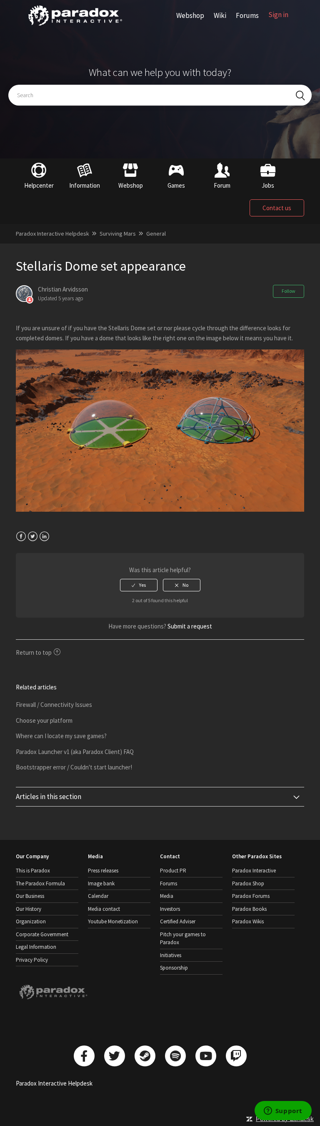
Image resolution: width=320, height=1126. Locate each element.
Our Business (30, 896)
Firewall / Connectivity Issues (54, 705)
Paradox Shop (248, 883)
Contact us (276, 208)
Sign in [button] (278, 14)
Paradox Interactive (254, 870)
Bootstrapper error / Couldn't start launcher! (74, 767)
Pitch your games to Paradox (183, 938)
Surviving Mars (118, 233)
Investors (170, 908)
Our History (28, 908)
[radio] (139, 585)
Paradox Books (249, 908)
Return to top (34, 652)
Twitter (33, 536)
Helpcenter (39, 185)
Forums (247, 15)
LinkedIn (44, 536)
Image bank (101, 883)
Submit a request (190, 626)
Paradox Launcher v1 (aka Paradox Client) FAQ (75, 752)
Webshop (190, 15)
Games (176, 185)
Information (84, 185)
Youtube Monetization (113, 921)
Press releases (103, 870)
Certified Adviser (177, 921)
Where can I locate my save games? (61, 736)
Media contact (104, 908)
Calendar (98, 896)
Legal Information (36, 946)
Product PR (173, 870)
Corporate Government (42, 934)
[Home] (75, 26)
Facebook (21, 536)
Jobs (268, 185)
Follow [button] (288, 291)
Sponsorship (174, 967)
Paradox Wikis (248, 921)
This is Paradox (33, 870)
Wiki (220, 15)
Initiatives (170, 955)
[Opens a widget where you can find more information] (283, 1111)
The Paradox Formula (40, 883)
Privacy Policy (32, 959)
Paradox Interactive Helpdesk (52, 233)
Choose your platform (44, 720)
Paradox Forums (251, 896)
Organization (31, 921)
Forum (222, 185)
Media (166, 896)
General (156, 233)
